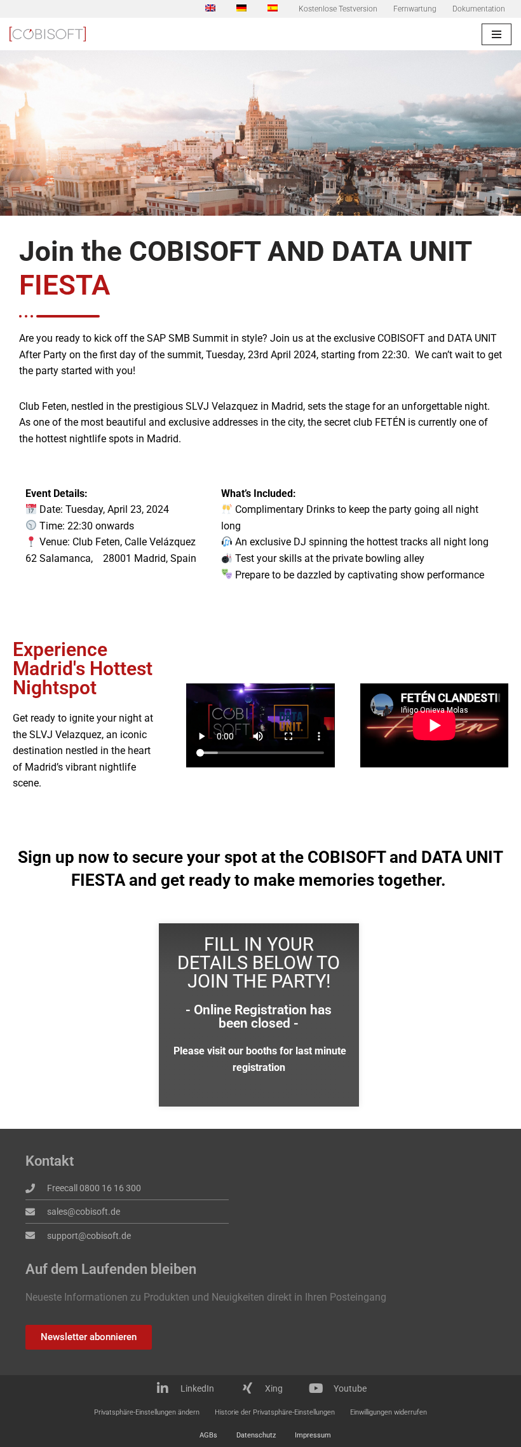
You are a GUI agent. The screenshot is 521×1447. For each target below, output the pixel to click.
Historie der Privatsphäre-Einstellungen (275, 1412)
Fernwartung (414, 8)
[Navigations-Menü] (496, 34)
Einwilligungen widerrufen (388, 1412)
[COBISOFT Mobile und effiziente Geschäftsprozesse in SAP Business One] (48, 34)
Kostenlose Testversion (338, 8)
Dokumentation (478, 8)
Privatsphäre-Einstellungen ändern (147, 1412)
